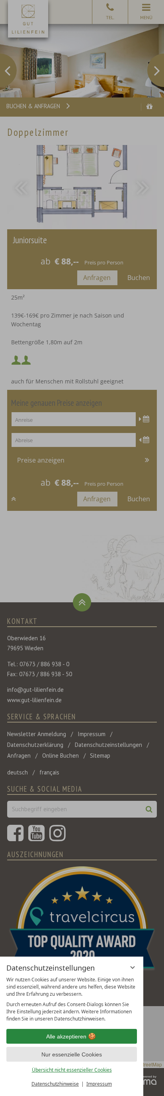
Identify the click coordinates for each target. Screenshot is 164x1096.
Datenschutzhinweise (55, 1083)
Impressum (99, 1083)
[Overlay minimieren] (132, 967)
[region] (71, 999)
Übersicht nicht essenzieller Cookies (72, 1069)
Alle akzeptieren (66, 1036)
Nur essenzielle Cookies (71, 1054)
